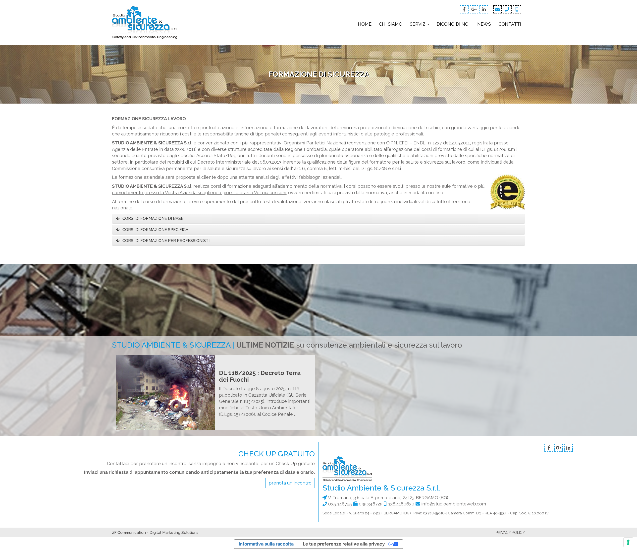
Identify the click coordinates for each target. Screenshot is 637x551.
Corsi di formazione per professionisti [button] (165, 240)
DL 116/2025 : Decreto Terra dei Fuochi (260, 376)
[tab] (318, 218)
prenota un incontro (290, 483)
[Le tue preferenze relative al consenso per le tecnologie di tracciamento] (628, 542)
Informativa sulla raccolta (266, 544)
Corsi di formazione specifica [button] (154, 229)
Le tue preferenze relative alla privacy (344, 544)
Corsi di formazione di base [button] (151, 218)
